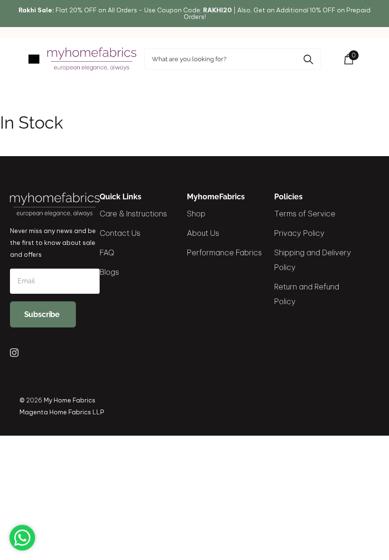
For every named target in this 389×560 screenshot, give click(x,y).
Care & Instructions (133, 213)
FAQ (107, 252)
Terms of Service (304, 213)
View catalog (33, 59)
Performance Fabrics (224, 252)
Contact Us (120, 233)
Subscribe (43, 314)
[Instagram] (14, 352)
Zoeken (308, 59)
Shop (196, 213)
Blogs (109, 272)
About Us (203, 233)
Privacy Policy (299, 233)
